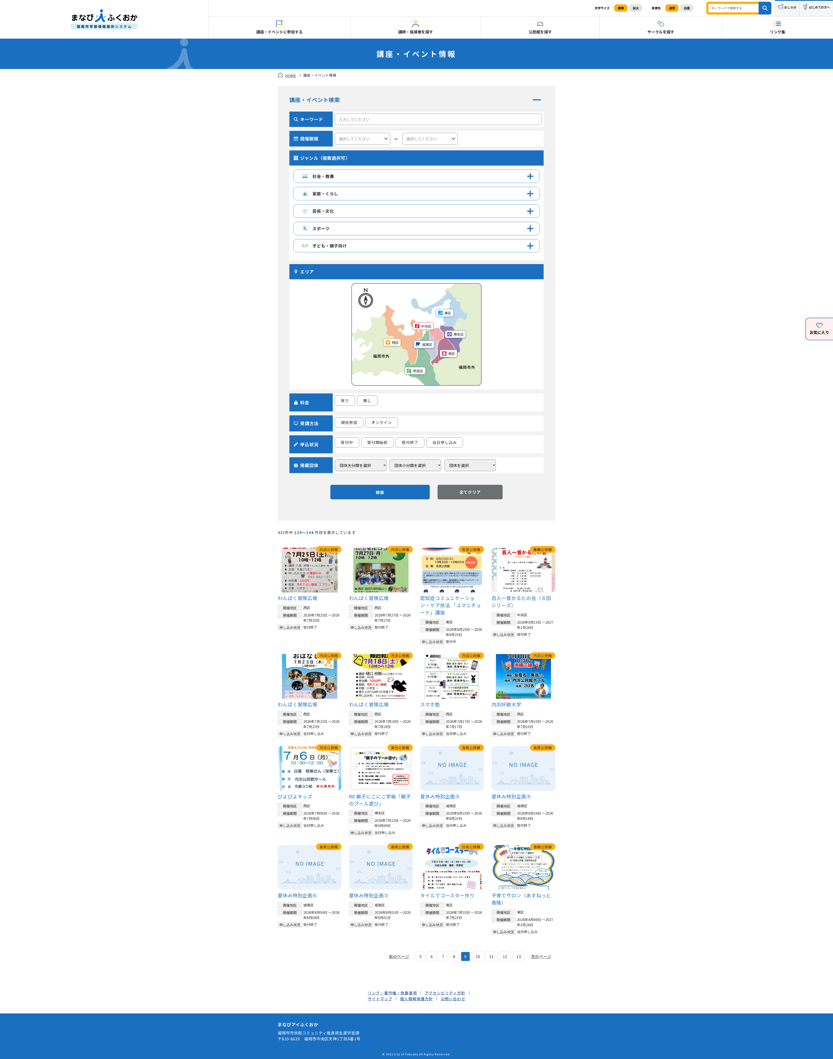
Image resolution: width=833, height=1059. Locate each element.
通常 (672, 8)
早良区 (418, 370)
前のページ (399, 956)
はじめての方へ (819, 7)
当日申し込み (444, 442)
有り (345, 400)
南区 (451, 353)
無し (367, 400)
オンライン (381, 422)
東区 (447, 313)
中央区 (426, 326)
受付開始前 (377, 442)
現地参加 (349, 422)
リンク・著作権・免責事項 (392, 993)
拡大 (636, 8)
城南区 (427, 344)
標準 (621, 8)
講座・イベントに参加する (279, 32)
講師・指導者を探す (415, 32)
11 (491, 956)
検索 (380, 492)
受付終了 (410, 442)
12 (505, 956)
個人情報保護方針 (416, 998)
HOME (290, 75)
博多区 (458, 334)
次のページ (541, 956)
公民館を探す (540, 32)
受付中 (347, 442)
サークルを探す (660, 32)
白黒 (687, 8)
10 (478, 956)
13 (518, 956)
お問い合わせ (453, 998)
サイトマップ (380, 998)
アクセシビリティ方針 (445, 993)
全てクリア (470, 492)
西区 (395, 342)
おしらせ (790, 7)
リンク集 (777, 32)
